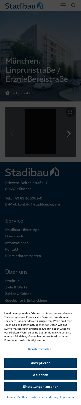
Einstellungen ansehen (40, 387)
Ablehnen (40, 375)
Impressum (67, 397)
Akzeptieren (40, 363)
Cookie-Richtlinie (17, 397)
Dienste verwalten (39, 348)
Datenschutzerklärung (44, 397)
